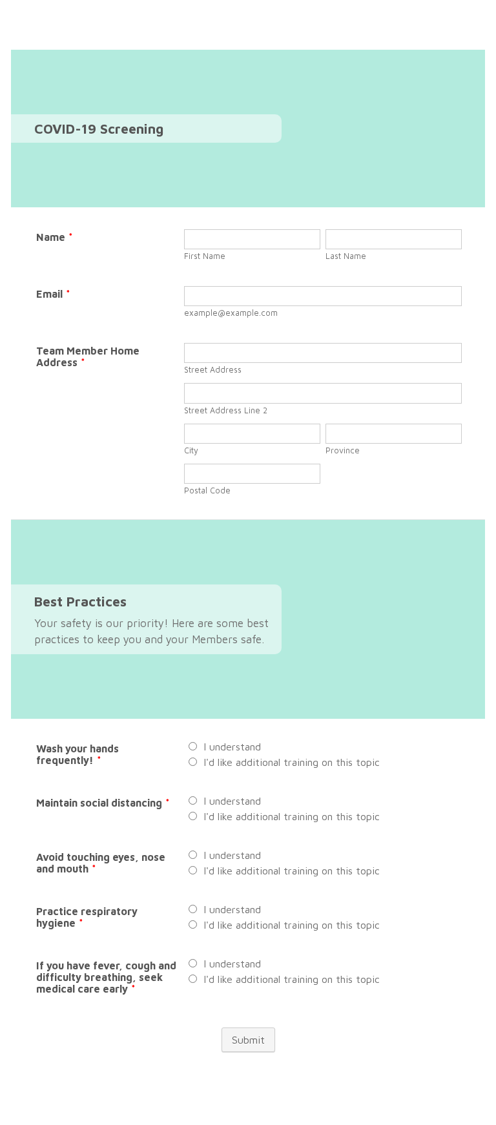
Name (54, 237)
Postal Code (207, 490)
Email (53, 294)
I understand (232, 746)
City (191, 450)
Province (343, 450)
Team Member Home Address (88, 356)
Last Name (346, 256)
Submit (248, 1040)
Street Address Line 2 (225, 410)
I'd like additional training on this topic (291, 762)
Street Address (213, 370)
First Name (204, 256)
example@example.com (231, 313)
